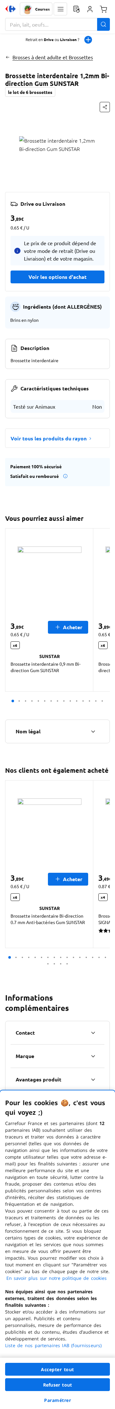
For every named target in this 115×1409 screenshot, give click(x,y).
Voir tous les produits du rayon (49, 438)
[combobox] (57, 24)
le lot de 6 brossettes (30, 92)
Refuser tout (57, 1385)
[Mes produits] (76, 9)
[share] (105, 107)
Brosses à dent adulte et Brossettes (52, 57)
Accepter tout (57, 1369)
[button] (60, 9)
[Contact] (93, 1032)
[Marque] (93, 1056)
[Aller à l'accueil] (10, 9)
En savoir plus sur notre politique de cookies (56, 1278)
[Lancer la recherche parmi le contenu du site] (103, 24)
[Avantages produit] (93, 1079)
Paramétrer (57, 1400)
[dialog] (57, 1249)
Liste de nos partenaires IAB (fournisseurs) (53, 1345)
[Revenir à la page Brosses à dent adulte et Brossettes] (7, 57)
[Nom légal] (93, 731)
